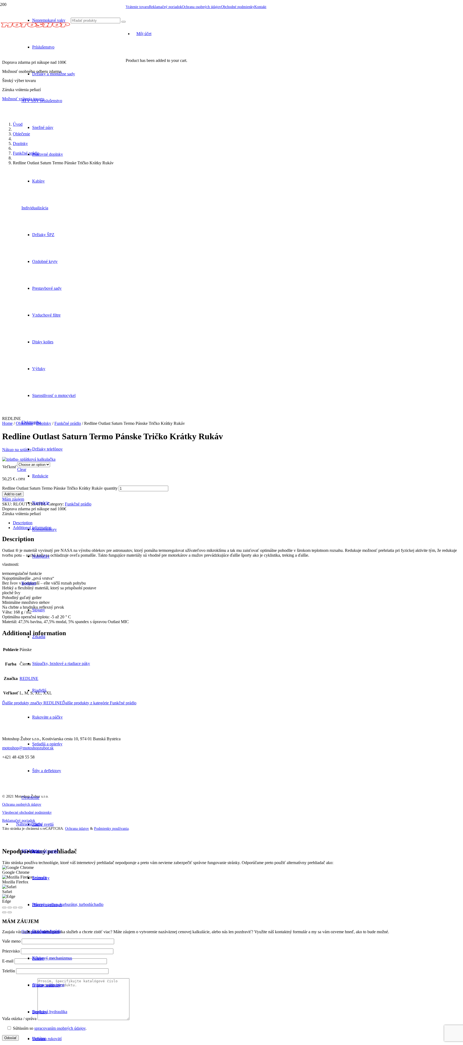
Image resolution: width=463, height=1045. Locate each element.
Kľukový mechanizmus (52, 958)
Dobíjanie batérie (46, 931)
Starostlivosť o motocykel (54, 395)
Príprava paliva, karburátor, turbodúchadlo (67, 904)
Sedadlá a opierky (47, 744)
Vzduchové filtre (46, 315)
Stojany (38, 610)
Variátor (39, 1038)
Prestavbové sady (47, 288)
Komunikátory (44, 529)
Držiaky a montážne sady (53, 74)
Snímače (39, 877)
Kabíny (38, 181)
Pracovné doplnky (47, 154)
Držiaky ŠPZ (43, 234)
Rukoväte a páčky (47, 717)
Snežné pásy (42, 127)
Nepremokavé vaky (48, 20)
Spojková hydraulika (49, 1011)
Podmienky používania (111, 829)
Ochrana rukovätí (47, 1038)
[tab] (237, 522)
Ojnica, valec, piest (48, 985)
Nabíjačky (41, 556)
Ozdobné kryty (45, 261)
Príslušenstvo (43, 47)
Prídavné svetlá (45, 851)
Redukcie (40, 476)
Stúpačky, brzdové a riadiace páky (61, 663)
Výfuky (38, 368)
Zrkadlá (38, 636)
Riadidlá (39, 690)
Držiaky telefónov (47, 449)
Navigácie (40, 502)
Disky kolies (42, 342)
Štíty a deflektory (46, 770)
